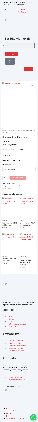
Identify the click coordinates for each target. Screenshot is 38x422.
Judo (11, 186)
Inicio (4, 130)
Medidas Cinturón (9, 165)
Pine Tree (22, 186)
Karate (16, 186)
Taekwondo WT (12, 130)
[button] (32, 86)
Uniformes (21, 130)
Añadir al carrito (18, 178)
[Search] (34, 45)
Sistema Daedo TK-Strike (15, 418)
